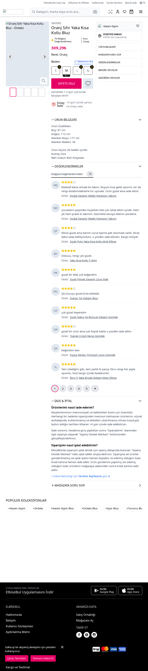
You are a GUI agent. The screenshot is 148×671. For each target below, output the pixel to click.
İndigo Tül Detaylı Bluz (84, 298)
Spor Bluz (113, 508)
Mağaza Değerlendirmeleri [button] (71, 174)
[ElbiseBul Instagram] (94, 635)
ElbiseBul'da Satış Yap (54, 2)
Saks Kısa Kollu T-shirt (83, 260)
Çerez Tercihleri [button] (16, 658)
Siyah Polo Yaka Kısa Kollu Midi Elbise (93, 241)
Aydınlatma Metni (18, 632)
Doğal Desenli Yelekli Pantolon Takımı (93, 196)
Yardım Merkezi (114, 2)
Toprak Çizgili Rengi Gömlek (87, 336)
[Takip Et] (137, 25)
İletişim (11, 620)
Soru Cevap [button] (86, 40)
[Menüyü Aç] (140, 11)
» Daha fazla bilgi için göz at (80, 476)
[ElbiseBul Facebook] (79, 635)
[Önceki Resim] (10, 57)
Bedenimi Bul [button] (85, 61)
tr (144, 2)
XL (88, 71)
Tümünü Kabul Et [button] (43, 658)
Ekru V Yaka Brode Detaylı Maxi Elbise (93, 378)
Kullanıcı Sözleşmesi (19, 626)
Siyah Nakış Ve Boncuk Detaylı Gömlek (94, 317)
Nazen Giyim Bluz (63, 508)
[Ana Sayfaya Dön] (13, 11)
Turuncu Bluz (136, 508)
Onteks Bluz (90, 508)
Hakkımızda (98, 2)
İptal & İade (131, 2)
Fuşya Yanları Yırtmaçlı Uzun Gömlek (92, 355)
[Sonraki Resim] (45, 57)
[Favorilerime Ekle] (88, 83)
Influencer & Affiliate (78, 2)
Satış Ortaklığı (85, 615)
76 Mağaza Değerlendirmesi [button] (63, 40)
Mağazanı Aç (84, 620)
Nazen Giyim (17, 508)
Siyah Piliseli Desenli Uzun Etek (89, 279)
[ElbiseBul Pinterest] (87, 635)
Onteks (56, 23)
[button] (96, 11)
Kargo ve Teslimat (18, 667)
